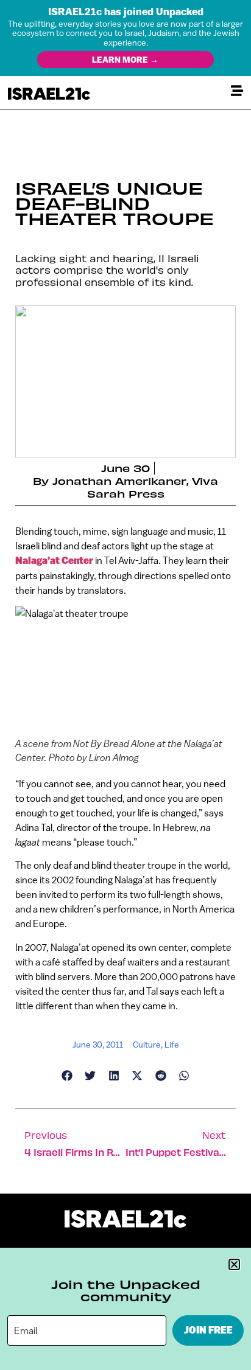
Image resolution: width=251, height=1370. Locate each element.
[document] (125, 685)
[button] (234, 1264)
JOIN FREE (208, 1330)
